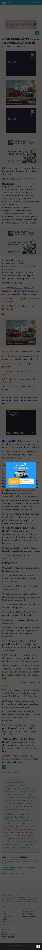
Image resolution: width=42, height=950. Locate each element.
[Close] (36, 462)
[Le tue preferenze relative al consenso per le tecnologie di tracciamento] (38, 946)
